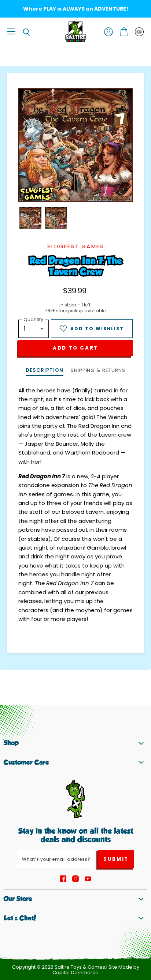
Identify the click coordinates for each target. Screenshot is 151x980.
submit (116, 859)
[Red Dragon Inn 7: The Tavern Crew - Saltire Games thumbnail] (30, 218)
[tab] (44, 371)
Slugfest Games (75, 246)
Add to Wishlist (97, 328)
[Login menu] (139, 32)
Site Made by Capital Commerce (95, 970)
